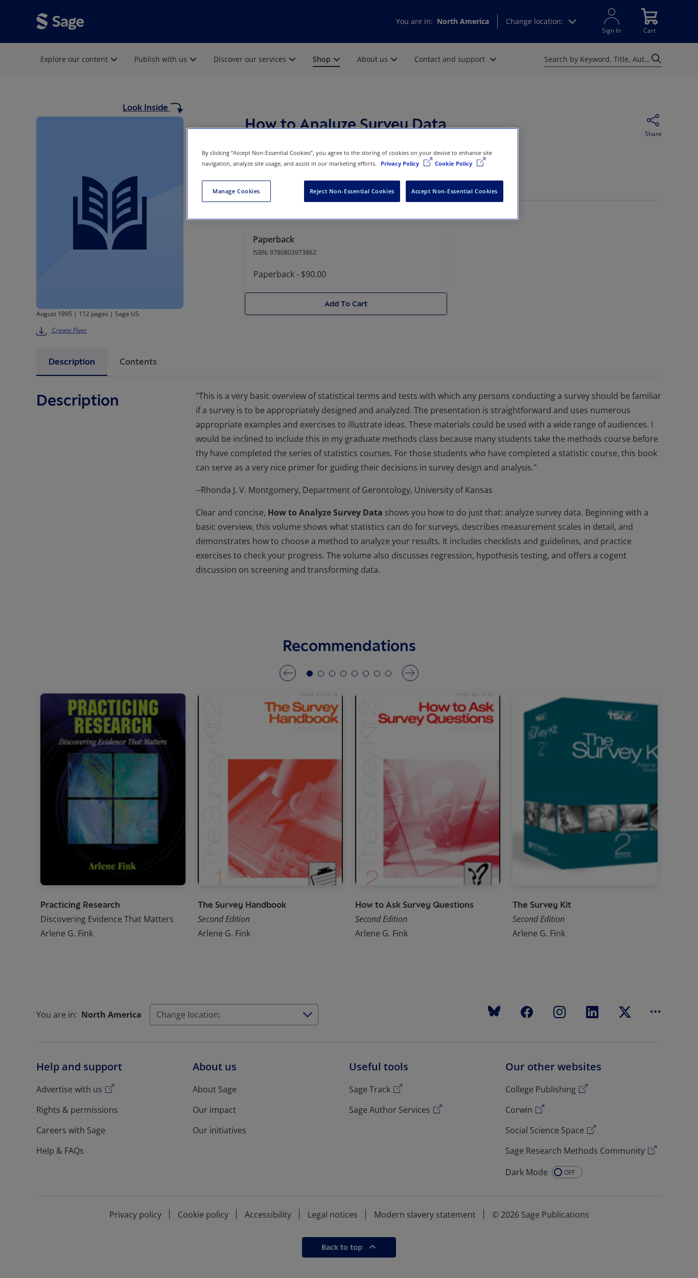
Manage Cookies (236, 191)
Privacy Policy (401, 163)
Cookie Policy (454, 163)
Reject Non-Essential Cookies (352, 191)
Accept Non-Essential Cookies (454, 191)
